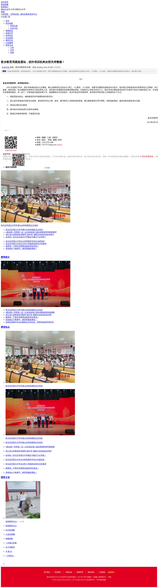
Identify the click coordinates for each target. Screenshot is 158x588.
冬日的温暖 (10, 530)
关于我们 (47, 572)
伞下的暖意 (10, 547)
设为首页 (4, 2)
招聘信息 (69, 572)
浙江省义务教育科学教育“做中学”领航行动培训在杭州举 (29, 315)
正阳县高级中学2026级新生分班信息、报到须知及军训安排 (30, 322)
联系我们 (4, 7)
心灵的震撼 (10, 534)
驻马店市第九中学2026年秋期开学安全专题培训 (25, 460)
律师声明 (80, 572)
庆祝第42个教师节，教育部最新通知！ (21, 320)
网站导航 (91, 572)
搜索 (3, 12)
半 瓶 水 (9, 551)
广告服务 (102, 572)
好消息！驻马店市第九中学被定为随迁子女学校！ (26, 455)
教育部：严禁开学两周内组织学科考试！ (22, 317)
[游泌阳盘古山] (23, 518)
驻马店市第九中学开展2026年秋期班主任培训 (24, 310)
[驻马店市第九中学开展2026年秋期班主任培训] (40, 382)
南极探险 (9, 539)
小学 (12, 48)
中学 (12, 50)
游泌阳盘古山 (11, 521)
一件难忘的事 (11, 543)
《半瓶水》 (10, 556)
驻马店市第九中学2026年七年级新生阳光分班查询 (26, 464)
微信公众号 (5, 9)
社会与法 (14, 28)
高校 (12, 52)
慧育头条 (14, 26)
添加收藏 (4, 4)
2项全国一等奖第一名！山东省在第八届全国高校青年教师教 (30, 312)
